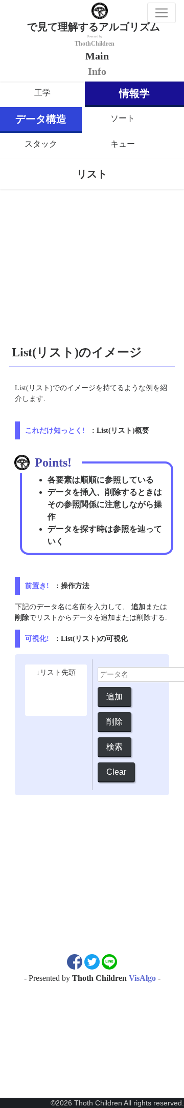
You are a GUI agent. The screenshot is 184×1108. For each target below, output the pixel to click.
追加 (114, 696)
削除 (114, 721)
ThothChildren (94, 43)
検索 (114, 746)
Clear (116, 772)
